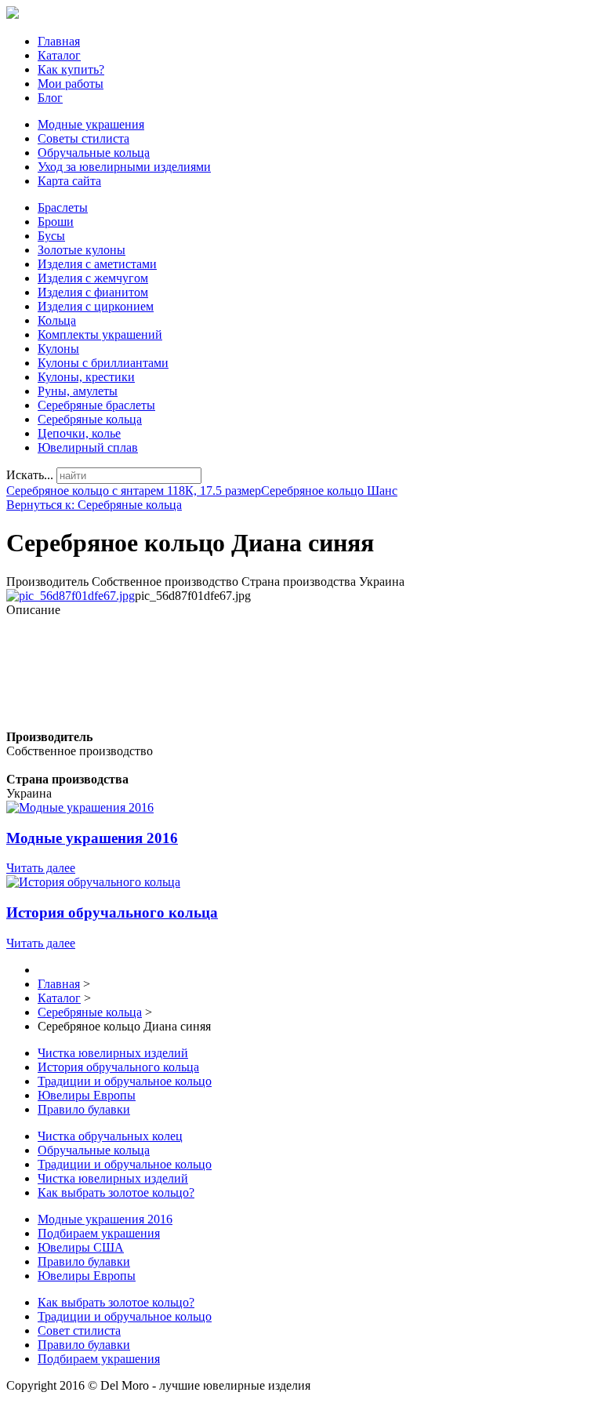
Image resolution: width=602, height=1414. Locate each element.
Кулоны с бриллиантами (103, 362)
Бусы (51, 235)
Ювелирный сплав (88, 447)
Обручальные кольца (94, 152)
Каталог (59, 55)
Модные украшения (91, 124)
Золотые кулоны (81, 249)
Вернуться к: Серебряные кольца (94, 504)
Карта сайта (69, 180)
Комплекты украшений (100, 334)
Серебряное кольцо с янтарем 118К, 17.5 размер (133, 490)
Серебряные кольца (90, 419)
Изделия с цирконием (96, 306)
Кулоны (58, 348)
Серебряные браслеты (96, 405)
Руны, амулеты (78, 391)
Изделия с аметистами (97, 264)
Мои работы (70, 83)
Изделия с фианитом (93, 292)
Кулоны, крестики (86, 376)
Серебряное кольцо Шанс (329, 490)
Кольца (57, 320)
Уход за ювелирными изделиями (124, 166)
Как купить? (71, 69)
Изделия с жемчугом (93, 278)
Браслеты (63, 207)
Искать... (29, 475)
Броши (56, 221)
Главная (59, 41)
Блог (50, 97)
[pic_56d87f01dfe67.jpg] (70, 595)
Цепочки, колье (79, 433)
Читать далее (40, 867)
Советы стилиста (83, 138)
